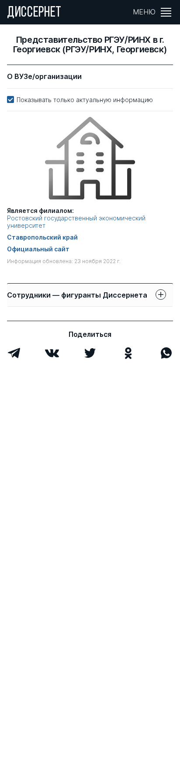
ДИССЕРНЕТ (34, 13)
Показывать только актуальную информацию (85, 99)
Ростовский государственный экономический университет (76, 222)
